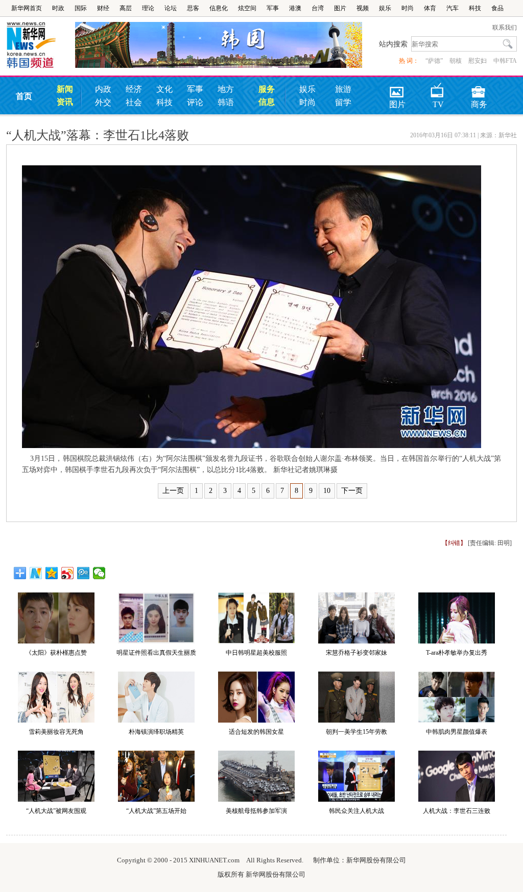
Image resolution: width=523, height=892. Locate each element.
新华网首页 (26, 8)
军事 (273, 8)
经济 (134, 89)
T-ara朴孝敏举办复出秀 (456, 652)
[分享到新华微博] (36, 573)
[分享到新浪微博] (67, 573)
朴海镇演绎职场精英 (156, 731)
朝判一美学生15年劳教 (356, 731)
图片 (340, 8)
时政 (58, 8)
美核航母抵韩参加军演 (256, 810)
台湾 (318, 8)
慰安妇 (477, 60)
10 (326, 490)
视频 (362, 8)
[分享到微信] (99, 573)
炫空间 (247, 8)
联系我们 (504, 27)
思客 (193, 8)
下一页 (352, 490)
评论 (195, 102)
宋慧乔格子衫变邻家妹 (356, 652)
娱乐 (385, 8)
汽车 (452, 8)
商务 (479, 88)
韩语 (226, 102)
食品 (497, 8)
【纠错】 (454, 543)
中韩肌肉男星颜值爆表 (456, 731)
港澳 (295, 8)
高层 (126, 8)
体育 (430, 8)
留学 (343, 102)
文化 (164, 89)
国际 (81, 8)
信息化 (218, 8)
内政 (103, 89)
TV (438, 88)
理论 (148, 8)
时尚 (407, 8)
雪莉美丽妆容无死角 (56, 731)
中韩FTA (505, 60)
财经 (103, 8)
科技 (475, 8)
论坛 (170, 8)
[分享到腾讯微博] (83, 573)
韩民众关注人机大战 (356, 810)
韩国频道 (40, 45)
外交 (103, 102)
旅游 (343, 89)
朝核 (455, 60)
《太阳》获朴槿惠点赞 (56, 652)
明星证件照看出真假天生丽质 (156, 652)
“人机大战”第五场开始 (156, 810)
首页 (24, 96)
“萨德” (434, 60)
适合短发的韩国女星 (256, 731)
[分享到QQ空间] (51, 573)
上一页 (173, 490)
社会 (134, 102)
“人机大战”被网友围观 (56, 810)
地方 (226, 89)
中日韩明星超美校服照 (256, 652)
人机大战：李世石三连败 (456, 810)
